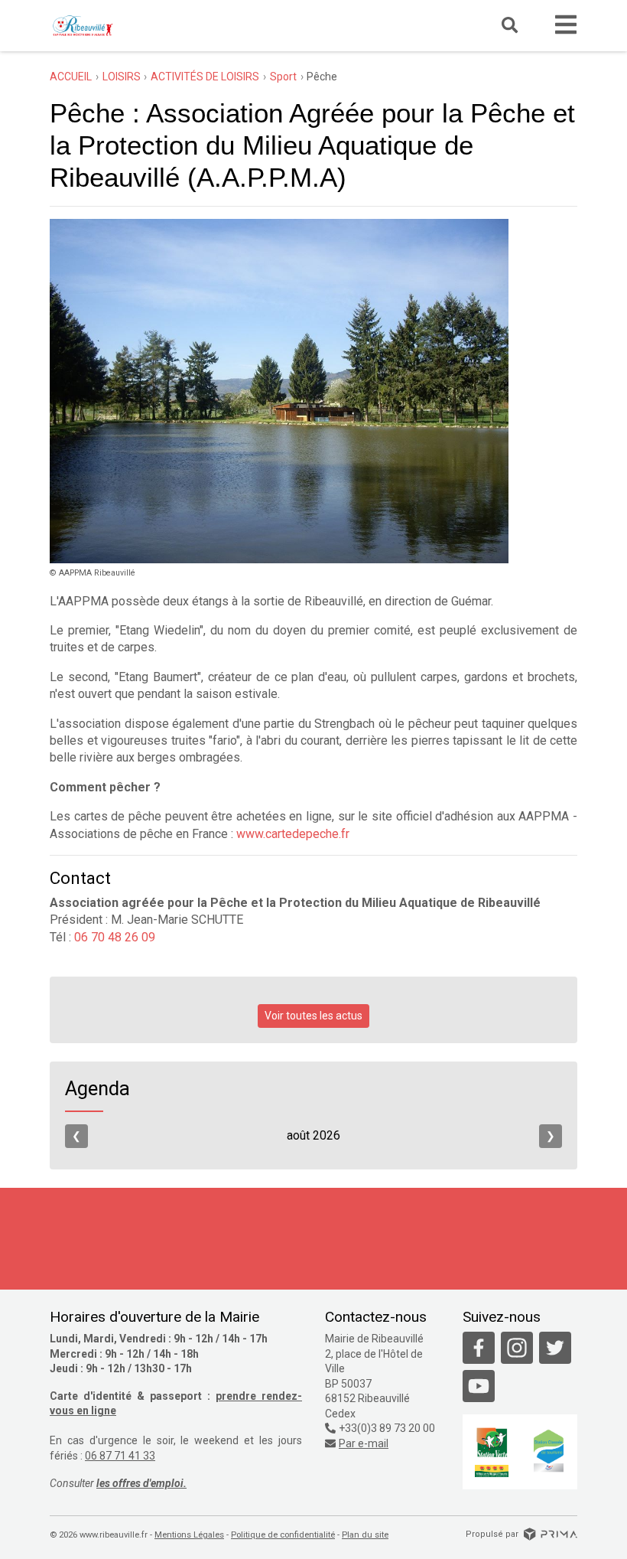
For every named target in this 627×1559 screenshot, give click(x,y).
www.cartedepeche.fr (292, 834)
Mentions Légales (189, 1535)
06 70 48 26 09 (114, 937)
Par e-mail (363, 1443)
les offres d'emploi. (141, 1483)
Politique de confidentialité (283, 1535)
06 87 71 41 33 (120, 1456)
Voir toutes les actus (313, 1015)
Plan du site (365, 1535)
